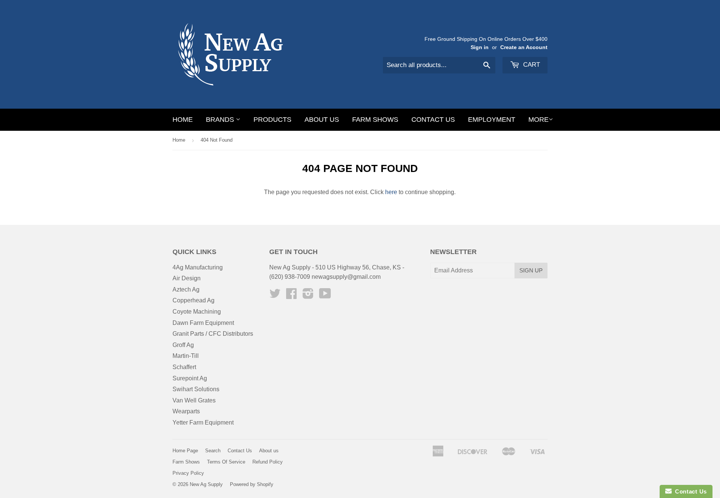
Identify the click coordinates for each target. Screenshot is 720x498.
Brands (221, 119)
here (391, 192)
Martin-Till (185, 356)
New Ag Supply (206, 484)
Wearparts (186, 411)
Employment (491, 119)
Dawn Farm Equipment (203, 323)
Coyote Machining (196, 311)
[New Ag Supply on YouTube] (325, 296)
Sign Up (531, 270)
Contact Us (433, 119)
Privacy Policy (188, 473)
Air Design (186, 278)
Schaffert (184, 367)
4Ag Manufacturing (197, 267)
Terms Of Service (226, 462)
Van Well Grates (194, 400)
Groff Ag (183, 345)
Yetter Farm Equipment (203, 422)
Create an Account (524, 47)
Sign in (480, 47)
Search (212, 450)
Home (182, 119)
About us (321, 119)
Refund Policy (267, 462)
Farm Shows (375, 119)
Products (272, 119)
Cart (530, 64)
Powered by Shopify (251, 484)
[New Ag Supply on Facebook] (291, 296)
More (538, 119)
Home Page (185, 450)
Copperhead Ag (193, 300)
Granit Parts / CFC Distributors (212, 334)
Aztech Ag (186, 289)
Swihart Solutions (195, 389)
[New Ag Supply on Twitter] (274, 296)
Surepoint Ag (189, 378)
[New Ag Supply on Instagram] (308, 296)
